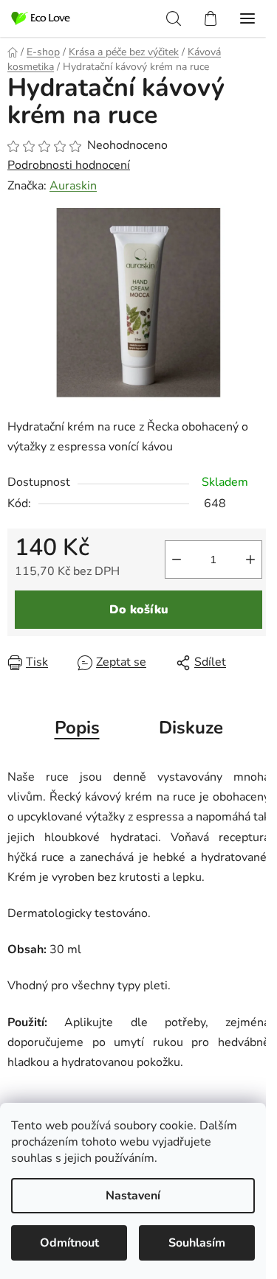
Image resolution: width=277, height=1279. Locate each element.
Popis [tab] (77, 727)
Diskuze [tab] (191, 727)
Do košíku (138, 610)
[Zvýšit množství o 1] (250, 559)
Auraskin (73, 186)
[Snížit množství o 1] (176, 559)
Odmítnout (69, 1243)
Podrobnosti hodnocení (68, 165)
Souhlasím (196, 1243)
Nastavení (133, 1196)
